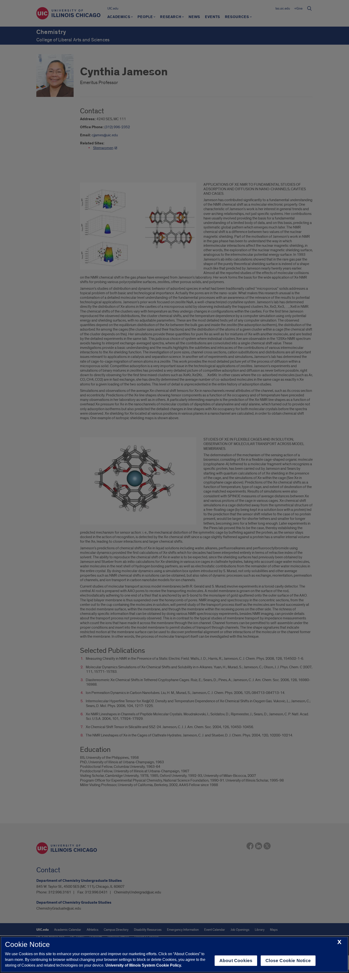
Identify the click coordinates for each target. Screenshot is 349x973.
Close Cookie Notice (288, 960)
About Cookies (235, 960)
